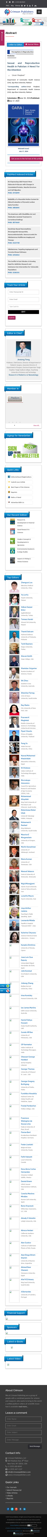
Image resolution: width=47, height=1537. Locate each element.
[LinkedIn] (30, 6)
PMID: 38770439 (13, 223)
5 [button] (14, 425)
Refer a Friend (16, 497)
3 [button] (16, 422)
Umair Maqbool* (16, 75)
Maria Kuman (26, 859)
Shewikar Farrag (27, 693)
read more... (23, 1407)
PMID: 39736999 (13, 193)
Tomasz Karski (27, 619)
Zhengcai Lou (26, 583)
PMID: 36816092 (13, 208)
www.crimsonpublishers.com (15, 1531)
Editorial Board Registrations (21, 477)
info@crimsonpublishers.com (19, 1472)
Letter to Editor (15, 45)
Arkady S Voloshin (28, 1218)
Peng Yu (24, 743)
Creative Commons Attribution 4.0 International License (19, 1528)
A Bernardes (26, 1292)
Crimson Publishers (14, 1525)
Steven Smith (26, 656)
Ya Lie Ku (24, 595)
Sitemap (17, 5)
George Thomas (27, 1069)
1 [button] (9, 422)
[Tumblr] (27, 6)
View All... (36, 426)
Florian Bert (26, 1132)
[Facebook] (32, 6)
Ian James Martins (28, 1008)
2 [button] (13, 422)
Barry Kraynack (27, 1206)
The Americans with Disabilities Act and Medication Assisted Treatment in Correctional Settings (22, 217)
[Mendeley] (35, 6)
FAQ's (7, 5)
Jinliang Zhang (27, 983)
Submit (11, 318)
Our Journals (12, 1487)
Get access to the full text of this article (26, 159)
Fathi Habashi (26, 1157)
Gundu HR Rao (27, 1032)
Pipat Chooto (26, 731)
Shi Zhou (24, 681)
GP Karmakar (26, 1045)
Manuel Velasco (27, 871)
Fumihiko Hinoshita (29, 1094)
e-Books (10, 1496)
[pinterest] (22, 6)
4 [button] (20, 422)
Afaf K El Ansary (27, 1279)
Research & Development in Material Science (23, 374)
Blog (12, 5)
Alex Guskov (26, 1243)
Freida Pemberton (28, 1106)
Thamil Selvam (27, 632)
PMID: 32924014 (13, 255)
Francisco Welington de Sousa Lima (26, 1121)
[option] (23, 359)
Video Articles (12, 1493)
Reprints (14, 492)
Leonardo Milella (28, 920)
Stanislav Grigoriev (29, 668)
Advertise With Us (17, 503)
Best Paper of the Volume (20, 487)
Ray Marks (25, 705)
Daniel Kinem (26, 1181)
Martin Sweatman (28, 847)
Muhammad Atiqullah (23, 359)
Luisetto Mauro (27, 896)
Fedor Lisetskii (27, 1145)
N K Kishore (25, 768)
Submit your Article (18, 482)
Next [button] (43, 359)
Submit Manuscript (14, 1490)
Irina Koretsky (26, 995)
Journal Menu (32, 44)
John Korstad (26, 971)
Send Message (35, 1446)
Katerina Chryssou (28, 933)
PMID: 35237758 (13, 243)
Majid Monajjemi (28, 884)
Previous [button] (4, 359)
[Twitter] (25, 6)
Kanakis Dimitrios (28, 945)
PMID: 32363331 (13, 273)
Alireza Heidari (27, 1230)
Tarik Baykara (27, 644)
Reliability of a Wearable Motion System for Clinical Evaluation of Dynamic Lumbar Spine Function (23, 202)
